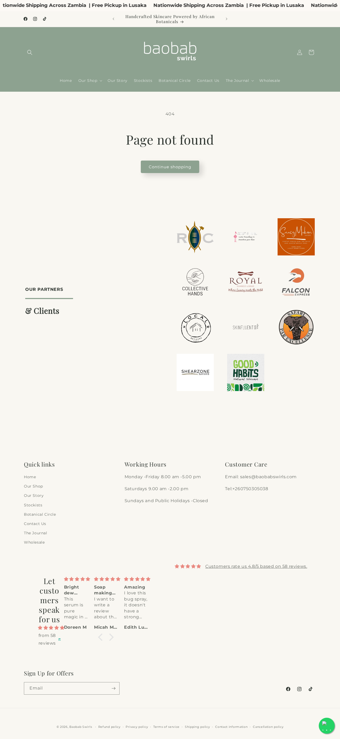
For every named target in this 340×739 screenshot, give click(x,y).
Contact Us (35, 523)
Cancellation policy (268, 726)
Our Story (34, 495)
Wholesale (34, 542)
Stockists (33, 505)
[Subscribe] (113, 688)
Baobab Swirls (80, 727)
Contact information (231, 726)
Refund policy (109, 726)
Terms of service (166, 726)
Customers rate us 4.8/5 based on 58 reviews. (256, 566)
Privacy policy (137, 726)
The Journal (35, 533)
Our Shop (33, 486)
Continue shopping (170, 166)
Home (30, 477)
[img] (49, 628)
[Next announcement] (226, 19)
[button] (30, 52)
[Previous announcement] (113, 19)
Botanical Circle (40, 514)
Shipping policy (197, 726)
